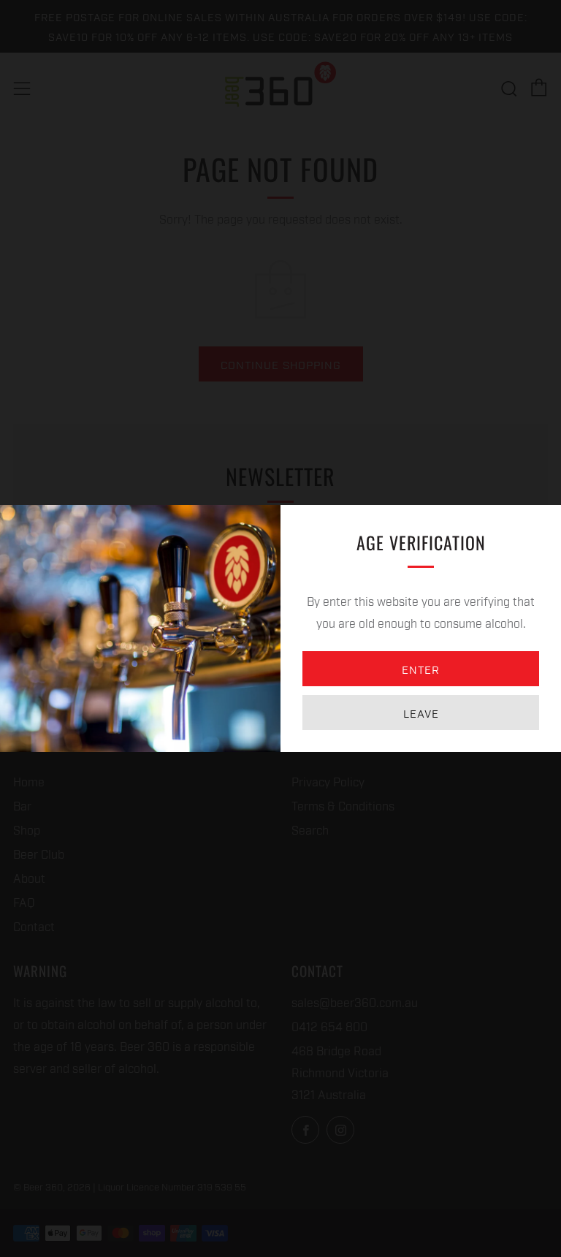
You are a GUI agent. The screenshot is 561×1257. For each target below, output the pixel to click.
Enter (421, 668)
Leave (421, 712)
